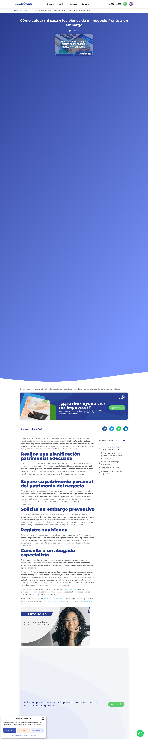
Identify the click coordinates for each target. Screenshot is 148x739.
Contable (75, 31)
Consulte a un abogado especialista (111, 472)
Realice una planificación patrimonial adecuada (112, 448)
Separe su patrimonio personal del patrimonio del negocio (111, 455)
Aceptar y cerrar (10, 730)
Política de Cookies (16, 735)
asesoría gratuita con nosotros (54, 601)
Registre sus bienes (110, 468)
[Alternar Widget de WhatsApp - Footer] (140, 733)
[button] (43, 718)
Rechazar (23, 730)
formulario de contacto (53, 599)
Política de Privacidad (29, 735)
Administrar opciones (37, 730)
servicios (32, 592)
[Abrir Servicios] (65, 4)
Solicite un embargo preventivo (110, 463)
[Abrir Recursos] (78, 4)
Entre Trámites (20, 10)
